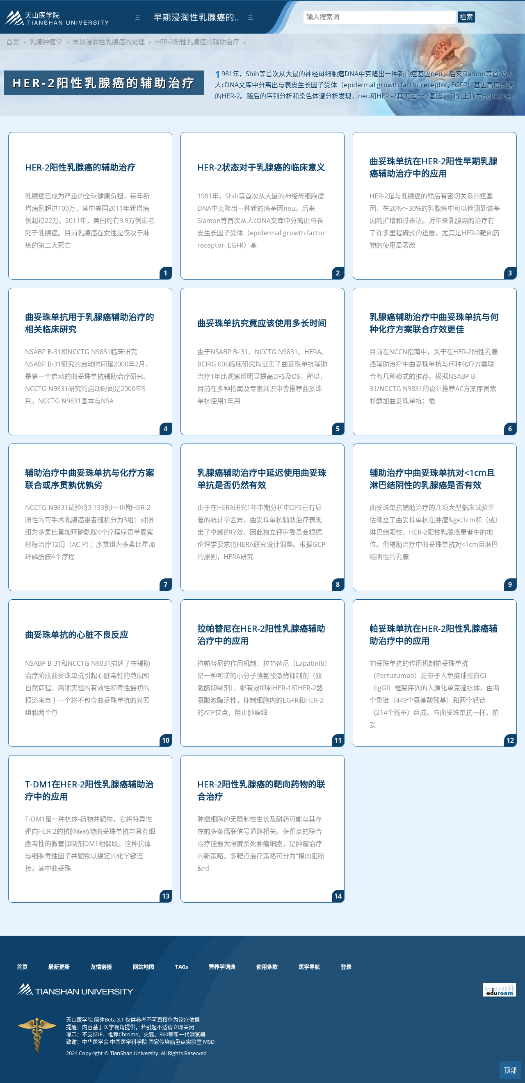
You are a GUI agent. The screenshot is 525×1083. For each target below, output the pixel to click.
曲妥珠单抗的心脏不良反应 (76, 634)
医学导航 (309, 966)
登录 (346, 966)
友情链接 (101, 966)
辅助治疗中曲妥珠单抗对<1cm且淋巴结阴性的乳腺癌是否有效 (432, 479)
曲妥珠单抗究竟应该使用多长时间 (261, 323)
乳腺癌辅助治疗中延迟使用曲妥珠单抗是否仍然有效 (261, 479)
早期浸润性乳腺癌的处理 (194, 22)
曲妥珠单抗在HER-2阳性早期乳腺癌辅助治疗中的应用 (434, 167)
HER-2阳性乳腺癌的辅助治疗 (197, 41)
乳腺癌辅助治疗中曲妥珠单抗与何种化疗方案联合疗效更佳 (434, 323)
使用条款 (267, 966)
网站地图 (143, 966)
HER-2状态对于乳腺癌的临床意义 (261, 167)
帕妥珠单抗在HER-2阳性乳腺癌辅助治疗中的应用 (434, 634)
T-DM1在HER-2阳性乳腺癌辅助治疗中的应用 (89, 790)
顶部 (510, 1070)
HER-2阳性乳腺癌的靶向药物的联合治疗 (261, 790)
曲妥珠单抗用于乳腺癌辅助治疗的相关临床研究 (89, 323)
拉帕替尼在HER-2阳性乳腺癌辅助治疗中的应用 (261, 634)
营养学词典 (222, 966)
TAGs (181, 966)
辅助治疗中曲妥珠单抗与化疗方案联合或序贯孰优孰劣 (89, 479)
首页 (12, 41)
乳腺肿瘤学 (46, 41)
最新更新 (59, 966)
